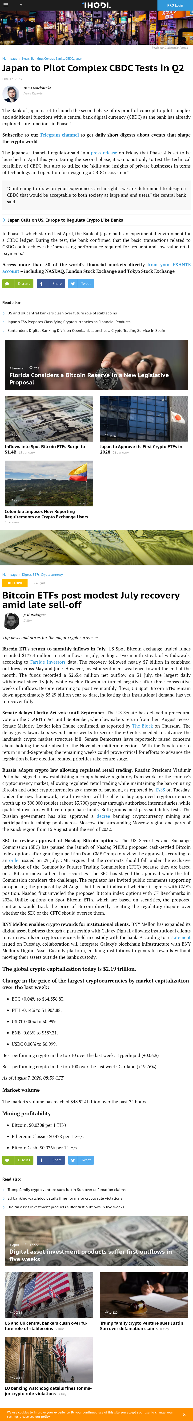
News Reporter (34, 93)
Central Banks (54, 58)
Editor (28, 620)
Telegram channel (59, 135)
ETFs (36, 574)
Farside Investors (47, 662)
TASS (160, 790)
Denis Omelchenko (37, 88)
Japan (79, 58)
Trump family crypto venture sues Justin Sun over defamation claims (66, 1189)
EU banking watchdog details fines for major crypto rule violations (65, 1198)
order (14, 860)
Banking (37, 58)
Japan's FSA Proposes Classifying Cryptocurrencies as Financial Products (69, 322)
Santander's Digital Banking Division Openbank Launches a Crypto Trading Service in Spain (86, 330)
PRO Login (175, 5)
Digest (26, 574)
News (26, 58)
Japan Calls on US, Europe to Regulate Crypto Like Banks (65, 220)
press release (104, 153)
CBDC (69, 58)
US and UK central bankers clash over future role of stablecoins (62, 313)
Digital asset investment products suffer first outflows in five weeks (66, 1207)
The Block (142, 726)
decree (103, 816)
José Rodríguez (35, 615)
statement (180, 937)
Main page (9, 58)
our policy (42, 1416)
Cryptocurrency (52, 574)
